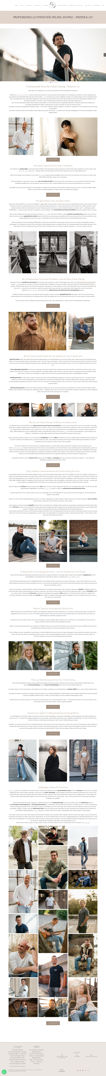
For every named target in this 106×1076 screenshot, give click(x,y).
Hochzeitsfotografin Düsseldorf (18, 1053)
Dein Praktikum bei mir (17, 1066)
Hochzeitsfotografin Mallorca (17, 1059)
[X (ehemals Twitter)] (86, 1070)
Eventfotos (36, 1063)
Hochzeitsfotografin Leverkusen (18, 1051)
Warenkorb (97, 5)
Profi (21, 288)
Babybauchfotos (36, 1057)
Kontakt (45, 5)
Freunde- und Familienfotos (36, 1055)
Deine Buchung (85, 822)
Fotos (16, 284)
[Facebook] (80, 1070)
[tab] (48, 82)
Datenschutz (19, 1071)
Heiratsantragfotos (17, 1050)
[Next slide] (105, 55)
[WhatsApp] (88, 1070)
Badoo (33, 171)
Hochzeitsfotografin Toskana (17, 1063)
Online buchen (62, 5)
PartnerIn (45, 214)
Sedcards (41, 1050)
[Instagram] (77, 1070)
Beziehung (41, 175)
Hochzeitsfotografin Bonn (17, 1055)
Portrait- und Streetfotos (23, 95)
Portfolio (29, 5)
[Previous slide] (1, 55)
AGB (24, 1071)
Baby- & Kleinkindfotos (36, 1059)
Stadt (65, 431)
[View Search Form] (103, 5)
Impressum (12, 1071)
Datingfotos (40, 1053)
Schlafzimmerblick (18, 448)
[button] (4, 1072)
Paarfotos (32, 1053)
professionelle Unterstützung (85, 282)
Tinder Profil (48, 488)
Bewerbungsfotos (33, 290)
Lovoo (26, 171)
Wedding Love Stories (76, 5)
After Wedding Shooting (17, 1061)
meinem (38, 810)
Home (16, 5)
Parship (70, 577)
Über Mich (88, 5)
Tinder (44, 97)
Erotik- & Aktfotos (36, 1061)
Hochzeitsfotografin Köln (17, 1057)
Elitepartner (77, 577)
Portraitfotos (33, 1050)
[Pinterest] (83, 1070)
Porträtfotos (12, 790)
